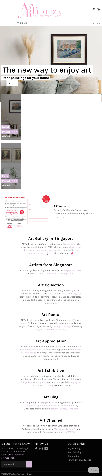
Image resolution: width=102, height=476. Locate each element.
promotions (7, 457)
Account (97, 23)
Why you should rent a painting (50, 329)
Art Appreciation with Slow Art (35, 349)
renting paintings (62, 326)
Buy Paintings (75, 448)
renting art (42, 250)
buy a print (53, 293)
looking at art (55, 250)
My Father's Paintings (65, 429)
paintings (20, 454)
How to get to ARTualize (79, 459)
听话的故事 (69, 432)
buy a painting (69, 293)
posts (11, 454)
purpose (71, 244)
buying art (75, 247)
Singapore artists (72, 270)
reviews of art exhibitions (62, 405)
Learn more (59, 217)
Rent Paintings (75, 452)
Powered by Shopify (25, 474)
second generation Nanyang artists (56, 273)
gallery (28, 382)
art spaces (41, 382)
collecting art (28, 250)
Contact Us (73, 456)
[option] (51, 62)
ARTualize (12, 474)
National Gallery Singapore (64, 408)
